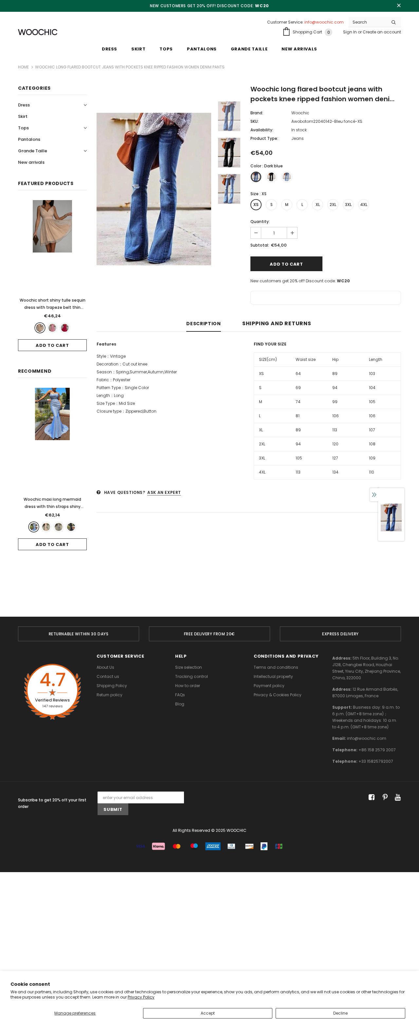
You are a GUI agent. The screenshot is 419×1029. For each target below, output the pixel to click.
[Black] (71, 527)
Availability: (261, 130)
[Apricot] (40, 328)
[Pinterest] (383, 798)
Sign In (350, 32)
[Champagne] (46, 527)
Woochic (300, 113)
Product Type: (264, 138)
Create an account (382, 32)
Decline (340, 1013)
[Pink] (52, 328)
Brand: (256, 113)
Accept (208, 1013)
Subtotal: (259, 245)
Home (23, 67)
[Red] (65, 328)
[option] (154, 188)
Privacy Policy (141, 997)
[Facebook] (370, 798)
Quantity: (260, 221)
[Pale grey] (59, 527)
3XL (348, 204)
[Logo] (37, 32)
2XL (333, 204)
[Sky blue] (34, 527)
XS (256, 204)
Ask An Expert (164, 492)
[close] (398, 6)
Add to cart (52, 345)
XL (318, 204)
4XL (363, 204)
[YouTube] (396, 798)
